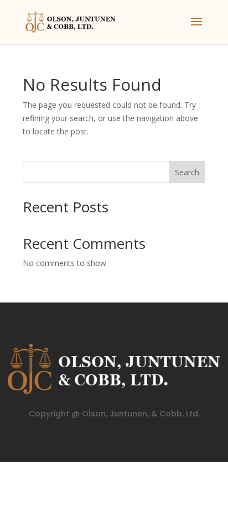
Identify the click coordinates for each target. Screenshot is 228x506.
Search (187, 172)
